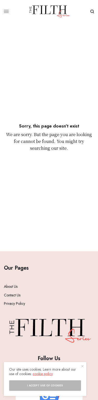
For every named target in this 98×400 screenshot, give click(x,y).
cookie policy (43, 373)
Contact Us (12, 295)
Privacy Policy (14, 303)
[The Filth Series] (49, 11)
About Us (11, 286)
